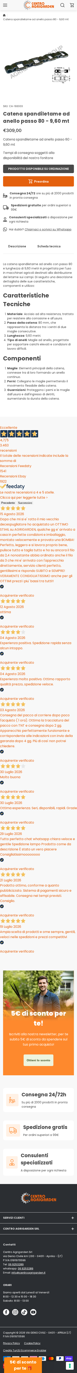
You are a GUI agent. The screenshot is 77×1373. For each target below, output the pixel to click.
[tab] (17, 246)
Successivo (25, 502)
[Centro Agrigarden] (38, 5)
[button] (72, 5)
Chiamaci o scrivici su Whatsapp (48, 229)
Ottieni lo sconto (38, 1060)
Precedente (8, 502)
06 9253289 (16, 1264)
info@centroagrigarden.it (28, 1273)
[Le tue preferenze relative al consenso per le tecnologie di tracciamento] (70, 1366)
